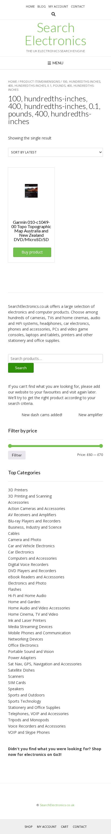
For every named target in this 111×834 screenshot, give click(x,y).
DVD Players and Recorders (32, 570)
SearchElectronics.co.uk (57, 805)
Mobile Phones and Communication (39, 632)
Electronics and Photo (27, 583)
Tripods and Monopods (28, 719)
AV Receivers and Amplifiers (32, 514)
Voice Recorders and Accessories (37, 726)
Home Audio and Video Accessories (39, 608)
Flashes (14, 589)
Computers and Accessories (32, 558)
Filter (17, 455)
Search (21, 367)
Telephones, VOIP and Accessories (38, 713)
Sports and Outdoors (26, 695)
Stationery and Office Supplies (34, 707)
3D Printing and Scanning (30, 496)
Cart (64, 827)
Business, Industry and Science (35, 527)
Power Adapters (22, 657)
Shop (29, 827)
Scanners (16, 676)
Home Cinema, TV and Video (33, 614)
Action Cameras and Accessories (36, 508)
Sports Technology (24, 701)
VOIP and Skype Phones (29, 732)
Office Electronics (23, 645)
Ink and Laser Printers (27, 620)
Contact (78, 6)
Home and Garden (24, 601)
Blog (41, 6)
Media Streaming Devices (30, 626)
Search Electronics (55, 34)
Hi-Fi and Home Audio (27, 595)
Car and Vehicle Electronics (31, 545)
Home (30, 6)
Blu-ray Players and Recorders (34, 520)
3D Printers (18, 489)
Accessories (18, 502)
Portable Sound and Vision (31, 651)
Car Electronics (21, 552)
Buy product (32, 252)
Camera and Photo (24, 539)
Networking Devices (25, 639)
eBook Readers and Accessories (36, 576)
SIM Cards (17, 682)
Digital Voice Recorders (28, 564)
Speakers (16, 688)
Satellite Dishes (21, 670)
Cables (14, 533)
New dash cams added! (39, 414)
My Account (58, 6)
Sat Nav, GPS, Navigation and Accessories (45, 663)
